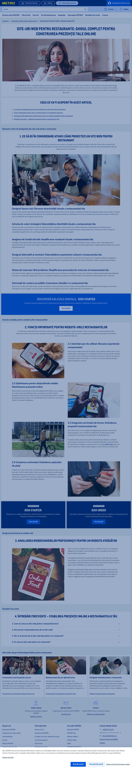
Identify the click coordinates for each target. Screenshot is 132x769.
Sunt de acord (78, 764)
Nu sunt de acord (96, 764)
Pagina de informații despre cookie (118, 764)
